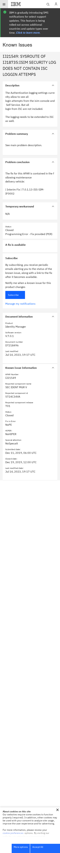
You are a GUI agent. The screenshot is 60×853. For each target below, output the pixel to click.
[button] (57, 810)
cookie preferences (13, 833)
